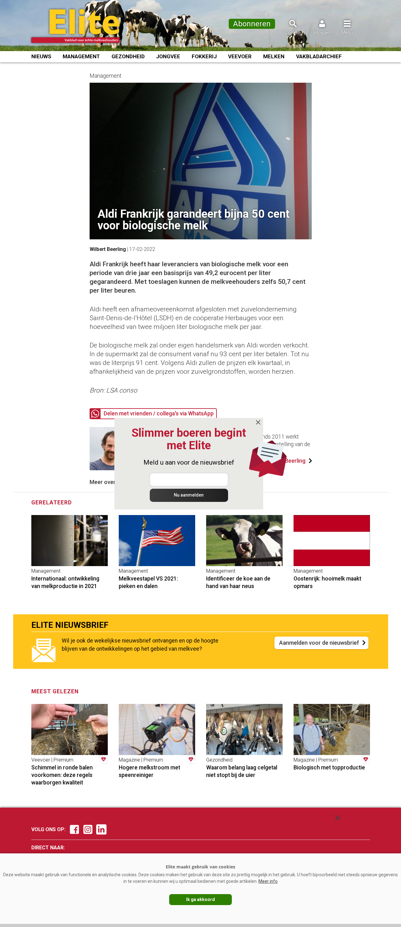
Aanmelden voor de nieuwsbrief (319, 642)
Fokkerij (204, 56)
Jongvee (168, 56)
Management (81, 56)
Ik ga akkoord (200, 899)
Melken (273, 56)
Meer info (268, 881)
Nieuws (41, 56)
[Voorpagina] (83, 26)
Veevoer (240, 56)
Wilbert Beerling (108, 249)
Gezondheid (128, 56)
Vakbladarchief (319, 56)
